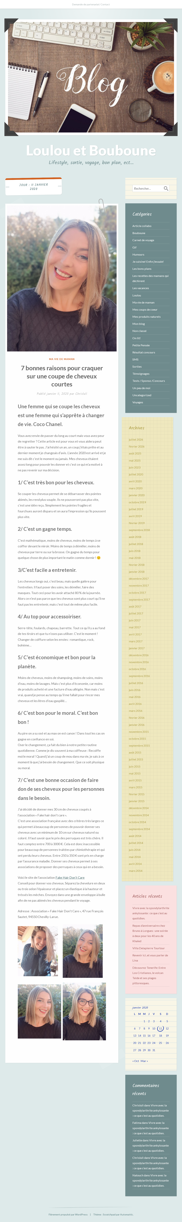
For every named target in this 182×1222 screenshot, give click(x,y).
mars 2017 (135, 641)
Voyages (137, 402)
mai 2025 (135, 460)
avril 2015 (135, 780)
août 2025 (135, 453)
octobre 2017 (137, 592)
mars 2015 (135, 787)
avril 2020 (135, 481)
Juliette (137, 1140)
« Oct (135, 1061)
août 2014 (135, 836)
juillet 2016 (136, 683)
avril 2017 (135, 634)
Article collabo (141, 225)
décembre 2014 (139, 808)
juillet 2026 (136, 439)
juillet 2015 (136, 759)
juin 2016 (134, 690)
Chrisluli (81, 394)
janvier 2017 (136, 648)
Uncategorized (141, 395)
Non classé (139, 330)
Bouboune (138, 233)
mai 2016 (135, 696)
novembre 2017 (139, 585)
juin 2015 (134, 766)
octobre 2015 (137, 738)
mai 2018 (135, 557)
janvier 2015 (136, 801)
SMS (135, 359)
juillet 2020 (136, 474)
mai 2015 (135, 773)
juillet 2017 (136, 613)
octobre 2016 (137, 669)
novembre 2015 (139, 731)
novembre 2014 (139, 815)
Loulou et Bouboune (91, 150)
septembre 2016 (139, 676)
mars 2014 (135, 870)
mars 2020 (135, 488)
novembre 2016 (139, 662)
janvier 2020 (136, 495)
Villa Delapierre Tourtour (148, 948)
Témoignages (140, 373)
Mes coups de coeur (144, 309)
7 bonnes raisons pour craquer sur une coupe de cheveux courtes (62, 376)
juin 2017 (134, 620)
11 (160, 1028)
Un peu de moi (141, 388)
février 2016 (136, 717)
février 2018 (136, 564)
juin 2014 (134, 849)
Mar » (144, 1061)
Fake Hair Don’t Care (70, 877)
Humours (138, 254)
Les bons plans (141, 268)
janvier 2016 (136, 724)
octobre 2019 (137, 502)
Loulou (136, 295)
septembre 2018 (139, 530)
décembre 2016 (139, 655)
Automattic (126, 1214)
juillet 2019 (136, 509)
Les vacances (140, 288)
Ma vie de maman (62, 359)
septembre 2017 (139, 599)
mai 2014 (135, 856)
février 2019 (136, 523)
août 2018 (135, 536)
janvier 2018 (136, 571)
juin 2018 (134, 550)
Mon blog (138, 323)
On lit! (136, 338)
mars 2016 (135, 710)
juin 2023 (134, 467)
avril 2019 (135, 516)
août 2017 (135, 606)
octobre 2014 (137, 822)
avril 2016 (135, 703)
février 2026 (136, 446)
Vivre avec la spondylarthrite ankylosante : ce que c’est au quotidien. (150, 913)
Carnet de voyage (143, 240)
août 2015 (135, 752)
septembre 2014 (139, 829)
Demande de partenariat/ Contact (91, 4)
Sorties (137, 366)
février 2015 (136, 794)
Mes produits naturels (146, 316)
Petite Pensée (141, 345)
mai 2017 (135, 627)
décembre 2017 (139, 578)
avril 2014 (135, 863)
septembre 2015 (139, 745)
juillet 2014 (136, 842)
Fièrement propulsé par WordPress (68, 1214)
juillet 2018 (136, 544)
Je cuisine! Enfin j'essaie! (148, 261)
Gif (134, 247)
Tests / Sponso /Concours (148, 380)
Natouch (137, 1175)
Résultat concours (143, 352)
